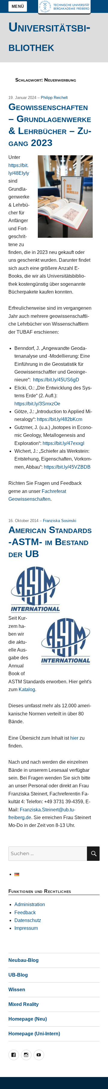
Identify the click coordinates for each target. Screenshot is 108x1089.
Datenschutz (27, 920)
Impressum (26, 928)
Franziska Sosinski (59, 520)
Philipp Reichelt (54, 97)
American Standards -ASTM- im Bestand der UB (50, 541)
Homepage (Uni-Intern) (34, 1033)
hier (74, 738)
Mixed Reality (23, 1004)
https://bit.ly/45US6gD (56, 379)
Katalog (27, 689)
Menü (18, 6)
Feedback (25, 912)
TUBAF (64, 6)
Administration (29, 904)
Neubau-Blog (23, 960)
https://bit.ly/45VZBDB (67, 467)
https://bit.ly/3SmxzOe (37, 403)
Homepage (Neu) (27, 1019)
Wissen (16, 989)
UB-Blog (18, 974)
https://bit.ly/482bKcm (59, 419)
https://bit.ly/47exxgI (63, 443)
